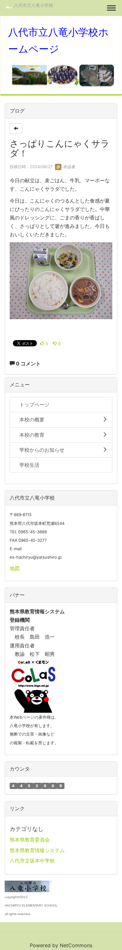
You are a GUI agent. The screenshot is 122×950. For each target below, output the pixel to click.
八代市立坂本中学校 (32, 860)
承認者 (68, 166)
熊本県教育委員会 (30, 840)
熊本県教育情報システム (37, 850)
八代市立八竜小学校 (33, 5)
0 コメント (28, 363)
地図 (15, 568)
